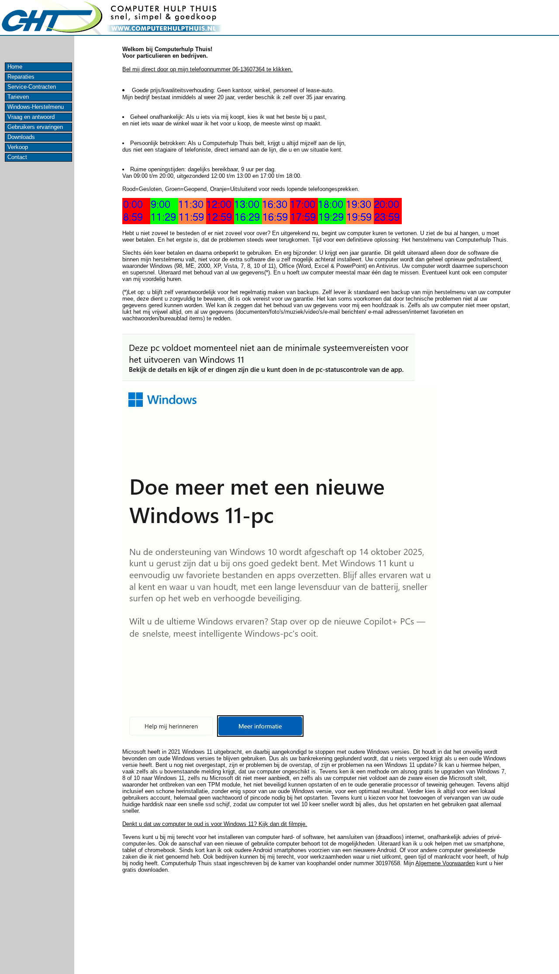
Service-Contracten (31, 86)
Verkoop (17, 147)
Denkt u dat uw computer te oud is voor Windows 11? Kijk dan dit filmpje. (214, 824)
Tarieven (18, 97)
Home (14, 66)
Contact (17, 157)
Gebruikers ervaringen (35, 127)
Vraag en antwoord (31, 117)
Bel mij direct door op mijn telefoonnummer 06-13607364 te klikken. (207, 69)
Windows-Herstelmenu (35, 107)
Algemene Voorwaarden (445, 863)
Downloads (21, 137)
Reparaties (21, 76)
